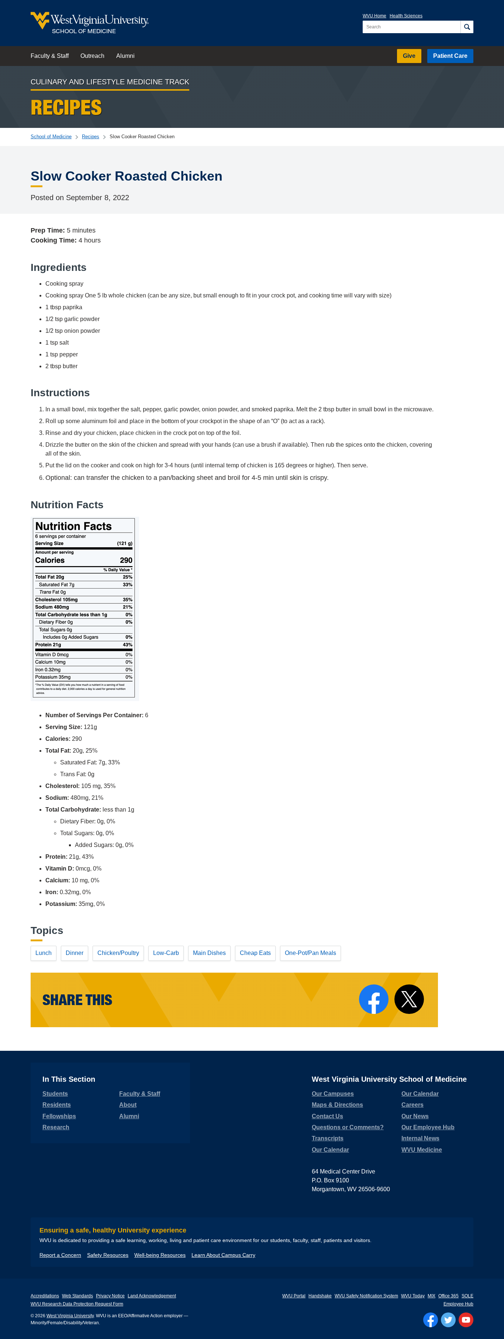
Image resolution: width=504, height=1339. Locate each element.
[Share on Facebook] (374, 999)
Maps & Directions (337, 1105)
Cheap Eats (255, 953)
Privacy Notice (110, 1295)
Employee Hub (458, 1304)
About (128, 1105)
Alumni (125, 56)
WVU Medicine (421, 1150)
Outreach (92, 56)
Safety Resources (107, 1255)
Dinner (74, 953)
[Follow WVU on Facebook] (430, 1319)
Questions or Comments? (348, 1127)
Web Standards (77, 1295)
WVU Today (413, 1295)
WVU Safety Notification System (366, 1295)
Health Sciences (406, 16)
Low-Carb (166, 953)
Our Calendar (330, 1150)
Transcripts (328, 1138)
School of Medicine (51, 136)
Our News (415, 1116)
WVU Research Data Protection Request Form (77, 1304)
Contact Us (327, 1116)
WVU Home (374, 16)
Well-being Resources (160, 1255)
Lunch (43, 953)
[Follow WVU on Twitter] (448, 1319)
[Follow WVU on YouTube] (466, 1319)
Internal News (420, 1138)
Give (409, 56)
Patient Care (450, 56)
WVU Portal (293, 1295)
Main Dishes (209, 953)
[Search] (466, 27)
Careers (412, 1105)
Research (55, 1127)
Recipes (90, 136)
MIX (431, 1295)
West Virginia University (70, 1315)
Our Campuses (333, 1094)
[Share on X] (409, 999)
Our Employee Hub (428, 1127)
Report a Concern (60, 1255)
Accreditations (45, 1295)
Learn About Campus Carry (223, 1255)
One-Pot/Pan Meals (310, 953)
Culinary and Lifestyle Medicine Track (110, 82)
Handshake (320, 1295)
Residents (56, 1105)
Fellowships (59, 1116)
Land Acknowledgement (152, 1295)
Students (55, 1094)
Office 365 (448, 1295)
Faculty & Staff (50, 56)
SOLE (467, 1295)
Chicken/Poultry (118, 953)
